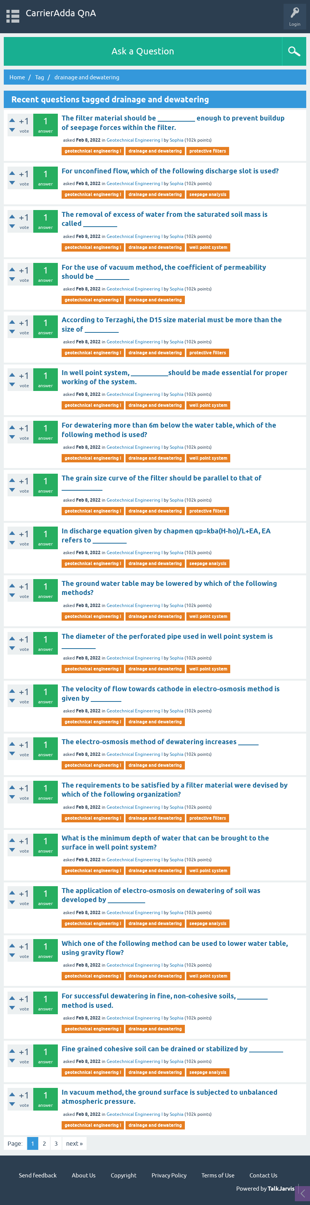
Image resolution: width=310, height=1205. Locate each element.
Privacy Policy (169, 1175)
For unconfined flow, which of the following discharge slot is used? (170, 171)
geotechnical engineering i (93, 151)
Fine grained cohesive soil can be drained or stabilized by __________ (172, 1049)
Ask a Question (143, 51)
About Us (84, 1175)
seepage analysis (207, 194)
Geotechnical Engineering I (135, 140)
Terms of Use (218, 1175)
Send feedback (38, 1175)
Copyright (123, 1175)
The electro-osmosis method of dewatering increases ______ (160, 742)
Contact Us (263, 1175)
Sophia (176, 140)
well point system (208, 247)
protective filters (207, 151)
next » (74, 1143)
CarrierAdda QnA (61, 13)
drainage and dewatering (155, 151)
